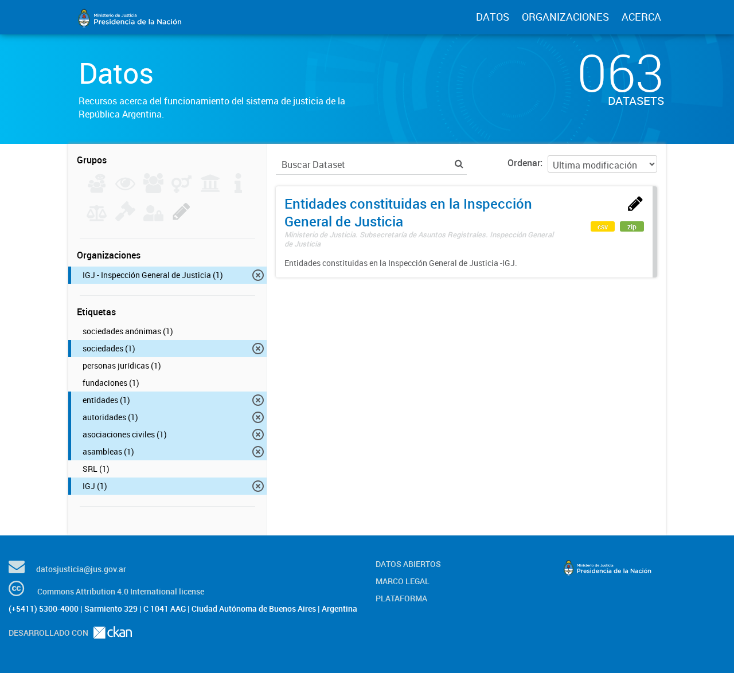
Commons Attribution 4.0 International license (120, 591)
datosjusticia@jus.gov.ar (81, 569)
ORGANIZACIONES (565, 17)
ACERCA (641, 17)
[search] (459, 163)
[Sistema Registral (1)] (181, 218)
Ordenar (523, 163)
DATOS (492, 17)
